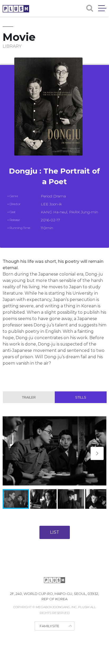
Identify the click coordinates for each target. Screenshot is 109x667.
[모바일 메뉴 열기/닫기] (102, 8)
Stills (80, 397)
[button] (97, 453)
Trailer (29, 397)
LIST (54, 532)
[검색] (89, 8)
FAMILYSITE (49, 626)
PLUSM (16, 9)
